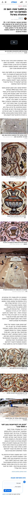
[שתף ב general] (2, 2)
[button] (21, 2)
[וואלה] (14, 2)
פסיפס (17, 471)
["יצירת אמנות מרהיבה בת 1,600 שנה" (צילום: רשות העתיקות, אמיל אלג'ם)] (14, 359)
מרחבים (14, 471)
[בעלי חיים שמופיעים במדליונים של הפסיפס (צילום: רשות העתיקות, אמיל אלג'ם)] (14, 385)
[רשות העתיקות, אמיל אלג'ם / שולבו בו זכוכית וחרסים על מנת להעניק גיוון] (14, 200)
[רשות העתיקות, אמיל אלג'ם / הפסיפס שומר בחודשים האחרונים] (14, 161)
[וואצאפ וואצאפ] (5, 2)
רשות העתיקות (23, 471)
